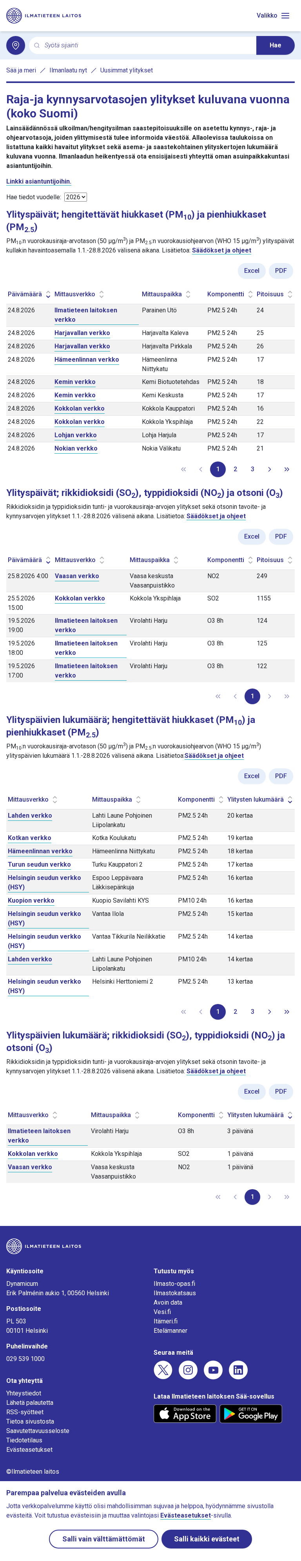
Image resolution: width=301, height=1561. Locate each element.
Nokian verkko (76, 448)
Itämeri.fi (166, 1321)
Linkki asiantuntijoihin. (38, 181)
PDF (281, 270)
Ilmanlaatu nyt (68, 70)
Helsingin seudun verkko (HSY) (44, 882)
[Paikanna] (15, 45)
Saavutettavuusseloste (37, 1431)
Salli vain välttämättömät (103, 1539)
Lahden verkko (30, 815)
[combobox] (147, 45)
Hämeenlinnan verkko (86, 359)
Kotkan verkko (29, 838)
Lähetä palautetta (29, 1402)
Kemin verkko (75, 382)
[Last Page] (287, 469)
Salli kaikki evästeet (206, 1539)
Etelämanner (170, 1330)
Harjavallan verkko (82, 333)
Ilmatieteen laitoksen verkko (85, 314)
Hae (275, 45)
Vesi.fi (162, 1312)
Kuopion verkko (31, 900)
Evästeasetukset (29, 1449)
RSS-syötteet (25, 1412)
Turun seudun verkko (39, 864)
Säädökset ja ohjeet (221, 250)
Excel (251, 270)
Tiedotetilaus (24, 1440)
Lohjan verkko (75, 435)
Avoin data (168, 1302)
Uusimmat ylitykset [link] (126, 70)
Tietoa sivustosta (30, 1421)
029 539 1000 (25, 1359)
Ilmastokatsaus (175, 1293)
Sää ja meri (21, 70)
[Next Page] (269, 469)
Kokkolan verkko (79, 408)
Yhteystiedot (23, 1393)
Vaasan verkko (77, 576)
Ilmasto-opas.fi (174, 1283)
